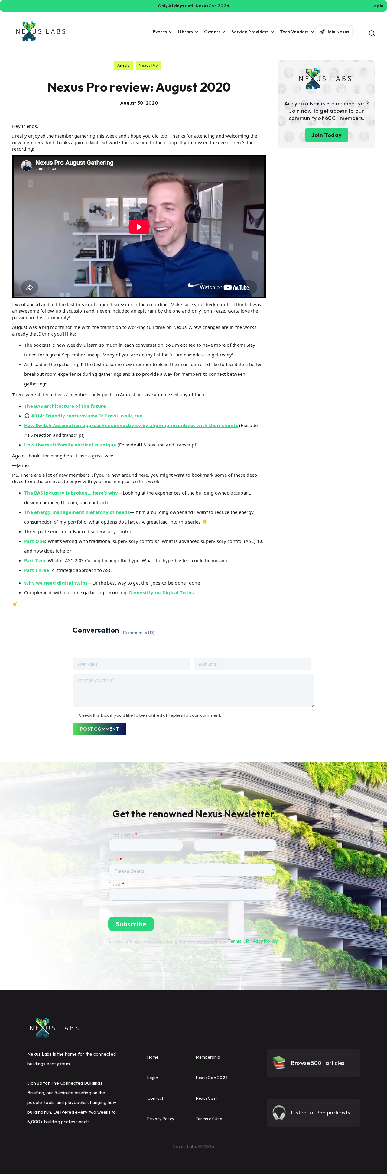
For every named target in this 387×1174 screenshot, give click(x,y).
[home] (41, 31)
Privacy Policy (262, 941)
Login (152, 1077)
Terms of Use (209, 1118)
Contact (155, 1098)
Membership (208, 1057)
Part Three (36, 570)
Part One (34, 541)
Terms (234, 941)
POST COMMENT (99, 729)
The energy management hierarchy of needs (77, 512)
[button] (161, 32)
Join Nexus (338, 31)
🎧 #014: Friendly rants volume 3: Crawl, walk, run (83, 416)
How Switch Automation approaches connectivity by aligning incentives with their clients (131, 425)
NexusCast (206, 1098)
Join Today (326, 134)
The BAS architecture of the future (65, 406)
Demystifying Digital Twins (161, 592)
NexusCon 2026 (212, 1077)
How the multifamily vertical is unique (70, 445)
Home (153, 1057)
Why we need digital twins (55, 583)
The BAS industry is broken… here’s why (71, 493)
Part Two (34, 560)
